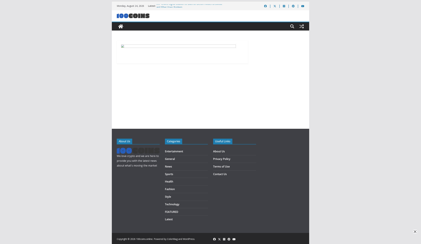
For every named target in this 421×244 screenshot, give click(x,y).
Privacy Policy (221, 159)
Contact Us (220, 174)
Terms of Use (221, 166)
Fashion (170, 189)
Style (168, 196)
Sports (169, 174)
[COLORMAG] (138, 150)
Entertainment (174, 151)
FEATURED (171, 212)
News (168, 166)
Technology (172, 204)
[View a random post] (301, 26)
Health (169, 181)
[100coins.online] (120, 26)
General (170, 159)
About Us (219, 151)
